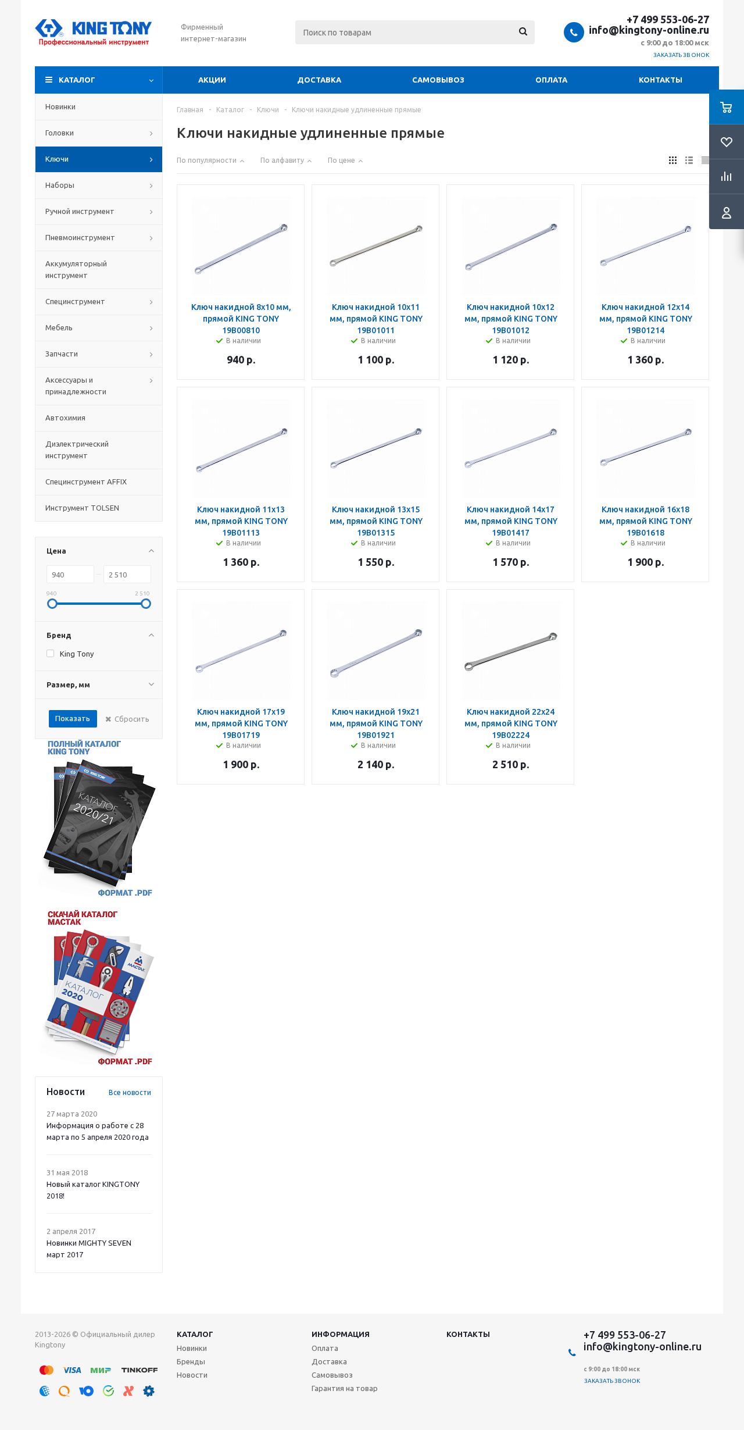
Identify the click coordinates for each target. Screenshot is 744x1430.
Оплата (551, 80)
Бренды (191, 1361)
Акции (212, 80)
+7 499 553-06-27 (668, 19)
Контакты (660, 80)
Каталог (77, 80)
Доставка (319, 80)
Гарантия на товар (345, 1388)
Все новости (130, 1092)
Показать (72, 718)
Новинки (192, 1348)
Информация (341, 1334)
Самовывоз (438, 80)
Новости (192, 1375)
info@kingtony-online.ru (649, 29)
